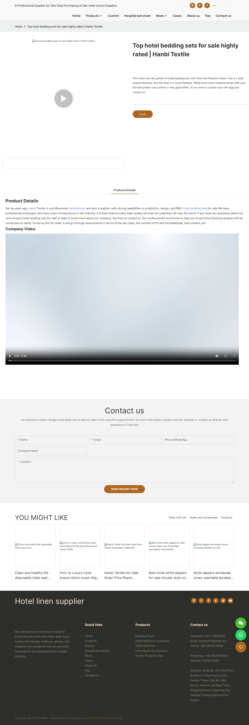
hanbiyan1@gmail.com (213, 641)
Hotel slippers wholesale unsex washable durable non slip (212, 575)
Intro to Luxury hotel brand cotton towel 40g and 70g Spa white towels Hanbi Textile (80, 575)
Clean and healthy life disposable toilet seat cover (31, 575)
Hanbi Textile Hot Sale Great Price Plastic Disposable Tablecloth (121, 575)
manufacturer (76, 208)
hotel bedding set (194, 208)
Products (226, 517)
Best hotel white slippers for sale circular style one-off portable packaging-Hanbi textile (169, 575)
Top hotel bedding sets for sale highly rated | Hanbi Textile (64, 26)
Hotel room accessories (204, 517)
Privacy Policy (113, 718)
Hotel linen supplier (49, 601)
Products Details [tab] (125, 190)
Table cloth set (177, 517)
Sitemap (97, 718)
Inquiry (142, 114)
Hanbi (18, 26)
